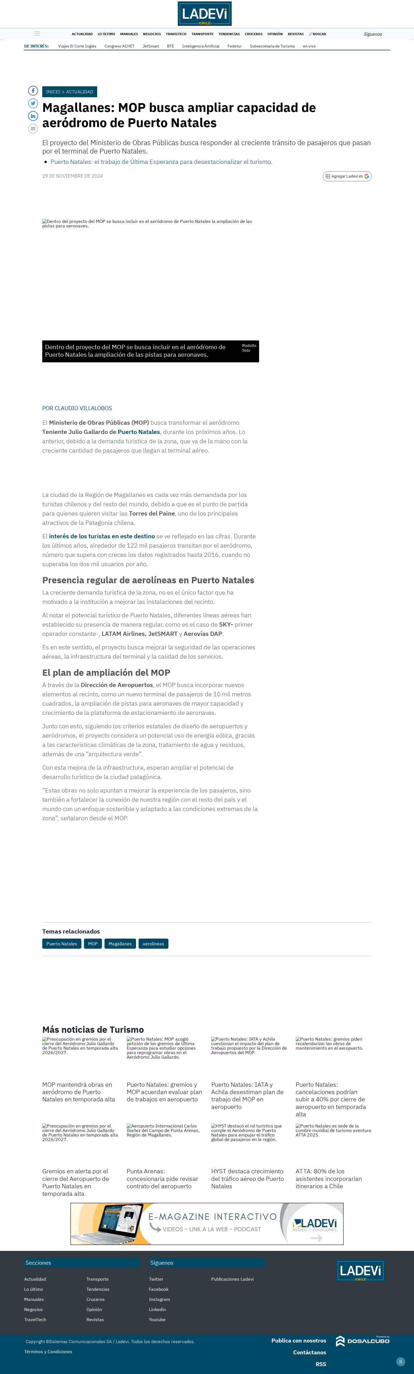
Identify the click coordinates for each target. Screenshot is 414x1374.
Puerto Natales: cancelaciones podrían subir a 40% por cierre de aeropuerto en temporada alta (331, 1099)
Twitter (156, 1279)
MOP (93, 943)
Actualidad (82, 34)
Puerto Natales (139, 432)
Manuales (129, 34)
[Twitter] (33, 103)
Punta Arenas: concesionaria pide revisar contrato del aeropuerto (162, 1178)
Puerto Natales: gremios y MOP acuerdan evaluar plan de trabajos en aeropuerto (164, 1091)
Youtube (157, 1319)
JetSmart (151, 46)
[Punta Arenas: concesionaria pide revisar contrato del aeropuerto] (165, 1145)
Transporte (202, 34)
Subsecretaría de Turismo (272, 46)
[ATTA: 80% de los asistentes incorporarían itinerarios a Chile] (334, 1145)
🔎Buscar (317, 34)
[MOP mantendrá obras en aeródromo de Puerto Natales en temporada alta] (80, 1058)
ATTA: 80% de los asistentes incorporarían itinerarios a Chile (329, 1178)
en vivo (309, 46)
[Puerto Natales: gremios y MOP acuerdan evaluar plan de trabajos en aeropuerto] (165, 1058)
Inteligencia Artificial (200, 46)
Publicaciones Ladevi (232, 1279)
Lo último (106, 34)
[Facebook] (33, 91)
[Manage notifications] (400, 1361)
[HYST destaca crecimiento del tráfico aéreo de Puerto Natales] (249, 1145)
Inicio (53, 91)
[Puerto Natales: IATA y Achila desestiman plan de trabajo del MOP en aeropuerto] (249, 1058)
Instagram (159, 1299)
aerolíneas (153, 943)
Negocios (152, 34)
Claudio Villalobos (83, 408)
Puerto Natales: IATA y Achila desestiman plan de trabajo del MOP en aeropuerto (247, 1095)
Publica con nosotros (298, 1340)
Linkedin (157, 1309)
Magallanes (120, 943)
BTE (170, 46)
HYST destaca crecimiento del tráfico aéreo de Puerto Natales (247, 1178)
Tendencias (229, 34)
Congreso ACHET (119, 46)
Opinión (275, 34)
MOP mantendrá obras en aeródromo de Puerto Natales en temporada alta (78, 1091)
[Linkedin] (33, 116)
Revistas (296, 34)
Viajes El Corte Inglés (77, 46)
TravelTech (176, 34)
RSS (321, 1364)
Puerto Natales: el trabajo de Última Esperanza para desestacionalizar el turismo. (162, 161)
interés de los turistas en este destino (102, 536)
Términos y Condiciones (48, 1351)
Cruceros (253, 34)
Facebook (158, 1289)
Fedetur (235, 46)
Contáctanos (309, 1352)
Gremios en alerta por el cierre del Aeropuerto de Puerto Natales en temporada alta (75, 1182)
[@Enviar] (33, 129)
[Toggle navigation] (36, 34)
